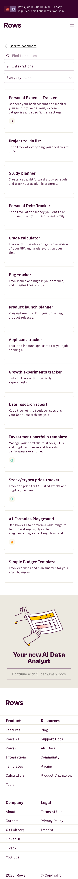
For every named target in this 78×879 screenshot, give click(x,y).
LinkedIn (13, 839)
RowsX (11, 748)
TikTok (11, 848)
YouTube (13, 857)
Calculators (15, 775)
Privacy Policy (52, 821)
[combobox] (39, 66)
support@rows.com (51, 11)
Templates (14, 766)
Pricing (46, 766)
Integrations (16, 757)
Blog (44, 730)
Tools (10, 784)
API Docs (48, 748)
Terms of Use (51, 812)
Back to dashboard (23, 46)
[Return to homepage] (12, 25)
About (11, 812)
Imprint (47, 830)
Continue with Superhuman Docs (39, 674)
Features (13, 730)
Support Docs (52, 739)
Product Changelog (56, 775)
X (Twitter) (15, 830)
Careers (12, 821)
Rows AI (12, 739)
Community (50, 757)
